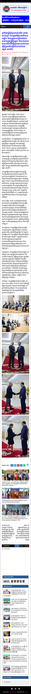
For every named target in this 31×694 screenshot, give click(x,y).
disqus (21, 546)
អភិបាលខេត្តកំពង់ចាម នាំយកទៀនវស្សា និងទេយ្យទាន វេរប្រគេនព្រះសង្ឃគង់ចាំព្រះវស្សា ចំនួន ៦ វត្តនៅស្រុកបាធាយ (15, 626)
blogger (17, 546)
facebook (26, 546)
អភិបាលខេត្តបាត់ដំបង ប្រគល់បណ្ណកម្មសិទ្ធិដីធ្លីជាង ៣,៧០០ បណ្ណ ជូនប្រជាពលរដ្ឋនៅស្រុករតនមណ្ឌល (14, 501)
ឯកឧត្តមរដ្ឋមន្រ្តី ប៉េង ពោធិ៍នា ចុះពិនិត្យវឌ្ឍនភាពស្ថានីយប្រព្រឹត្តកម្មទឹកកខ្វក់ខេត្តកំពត (19, 618)
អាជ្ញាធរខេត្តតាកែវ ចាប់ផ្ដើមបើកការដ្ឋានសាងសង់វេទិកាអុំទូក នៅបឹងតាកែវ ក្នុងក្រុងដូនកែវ (19, 610)
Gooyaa (26, 692)
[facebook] (12, 689)
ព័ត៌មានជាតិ (8, 54)
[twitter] (15, 689)
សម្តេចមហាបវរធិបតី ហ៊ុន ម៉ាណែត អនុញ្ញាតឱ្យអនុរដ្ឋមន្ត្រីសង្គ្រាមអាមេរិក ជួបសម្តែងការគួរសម (19, 641)
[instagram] (19, 689)
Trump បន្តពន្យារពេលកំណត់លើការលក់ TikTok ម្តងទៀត (19, 633)
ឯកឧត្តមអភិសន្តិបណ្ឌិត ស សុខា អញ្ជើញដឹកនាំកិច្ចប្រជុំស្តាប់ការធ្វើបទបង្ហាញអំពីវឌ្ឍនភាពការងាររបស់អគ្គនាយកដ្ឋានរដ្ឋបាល (15, 593)
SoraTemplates (12, 692)
